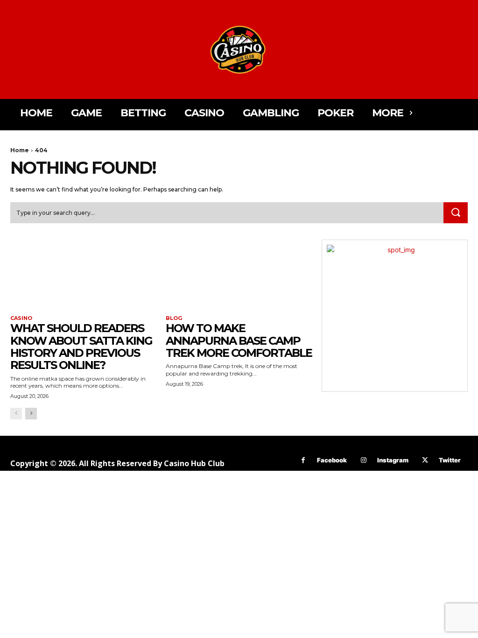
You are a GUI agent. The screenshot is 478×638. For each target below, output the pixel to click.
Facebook (332, 460)
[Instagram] (363, 460)
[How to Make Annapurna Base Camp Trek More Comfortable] (239, 276)
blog (174, 318)
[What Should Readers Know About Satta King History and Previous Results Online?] (83, 276)
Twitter (450, 460)
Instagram (392, 460)
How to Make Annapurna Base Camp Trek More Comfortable (239, 340)
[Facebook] (303, 460)
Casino (21, 318)
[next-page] (31, 413)
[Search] (455, 213)
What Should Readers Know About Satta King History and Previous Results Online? (81, 346)
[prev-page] (16, 413)
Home (19, 150)
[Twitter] (425, 460)
